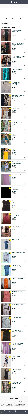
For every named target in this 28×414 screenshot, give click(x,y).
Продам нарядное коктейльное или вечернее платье (16, 383)
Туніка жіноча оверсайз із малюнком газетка (18, 253)
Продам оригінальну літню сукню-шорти (17, 121)
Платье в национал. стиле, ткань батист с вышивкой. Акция (17, 332)
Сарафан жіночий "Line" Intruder (17, 134)
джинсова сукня (16, 239)
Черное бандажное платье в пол (17, 31)
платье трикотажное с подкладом (17, 188)
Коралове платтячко (17, 291)
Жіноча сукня (15, 108)
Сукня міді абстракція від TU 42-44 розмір (18, 96)
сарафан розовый (16, 175)
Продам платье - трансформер (16, 214)
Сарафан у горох (16, 356)
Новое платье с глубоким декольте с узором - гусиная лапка (18, 57)
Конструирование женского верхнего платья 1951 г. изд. (17, 83)
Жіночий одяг (7, 23)
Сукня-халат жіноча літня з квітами (18, 279)
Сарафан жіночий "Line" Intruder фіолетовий (17, 162)
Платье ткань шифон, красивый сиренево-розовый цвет (17, 345)
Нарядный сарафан (17, 69)
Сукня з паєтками (16, 369)
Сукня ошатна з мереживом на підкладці (18, 266)
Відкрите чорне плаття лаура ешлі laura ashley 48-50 (18, 202)
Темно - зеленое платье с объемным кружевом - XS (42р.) (18, 45)
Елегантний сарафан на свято (18, 305)
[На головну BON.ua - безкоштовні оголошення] (14, 2)
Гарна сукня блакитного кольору (18, 318)
